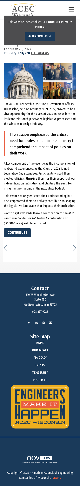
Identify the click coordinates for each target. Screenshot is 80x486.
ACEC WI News (40, 53)
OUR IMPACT (40, 350)
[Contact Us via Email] (50, 323)
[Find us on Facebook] (29, 323)
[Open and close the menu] (60, 9)
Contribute (17, 232)
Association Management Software (40, 462)
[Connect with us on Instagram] (43, 323)
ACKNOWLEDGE (39, 36)
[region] (74, 247)
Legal (57, 478)
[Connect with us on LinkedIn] (36, 323)
